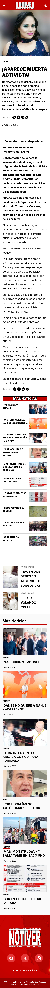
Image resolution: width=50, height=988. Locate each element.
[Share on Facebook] (18, 117)
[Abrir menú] (4, 5)
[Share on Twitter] (14, 117)
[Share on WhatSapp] (26, 117)
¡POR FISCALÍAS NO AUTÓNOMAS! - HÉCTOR (13, 452)
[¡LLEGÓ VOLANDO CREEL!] (10, 601)
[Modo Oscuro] (45, 5)
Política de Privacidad (25, 970)
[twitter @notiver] (25, 958)
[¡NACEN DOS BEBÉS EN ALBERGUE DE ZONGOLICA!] (10, 577)
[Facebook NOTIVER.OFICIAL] (11, 958)
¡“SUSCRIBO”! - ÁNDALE (21, 662)
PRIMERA (6, 62)
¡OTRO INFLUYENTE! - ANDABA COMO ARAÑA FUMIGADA (15, 437)
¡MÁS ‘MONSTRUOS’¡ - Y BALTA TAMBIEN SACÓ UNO (15, 467)
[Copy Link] (23, 117)
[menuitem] (25, 970)
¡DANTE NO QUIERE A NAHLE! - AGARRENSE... (25, 707)
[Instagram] (39, 958)
